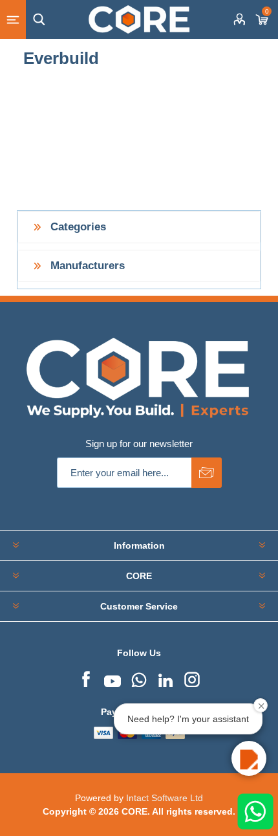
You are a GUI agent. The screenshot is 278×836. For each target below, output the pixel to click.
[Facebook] (86, 678)
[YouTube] (112, 678)
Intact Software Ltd (164, 798)
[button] (249, 758)
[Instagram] (192, 678)
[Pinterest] (139, 678)
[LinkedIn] (165, 678)
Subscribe (206, 472)
